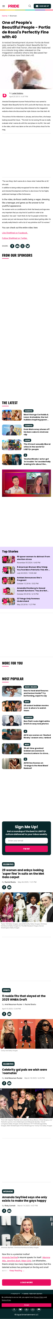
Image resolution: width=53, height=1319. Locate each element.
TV (25, 455)
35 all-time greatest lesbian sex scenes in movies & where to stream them (37, 752)
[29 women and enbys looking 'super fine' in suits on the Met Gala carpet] (26, 907)
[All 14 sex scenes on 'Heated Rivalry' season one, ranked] (12, 734)
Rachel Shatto (10, 882)
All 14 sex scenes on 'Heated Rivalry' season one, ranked (37, 736)
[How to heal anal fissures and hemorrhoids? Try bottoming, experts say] (12, 691)
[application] (26, 483)
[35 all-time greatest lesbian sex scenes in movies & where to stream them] (12, 748)
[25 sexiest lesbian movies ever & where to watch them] (12, 705)
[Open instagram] (33, 1309)
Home (4, 16)
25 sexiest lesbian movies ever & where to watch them (36, 708)
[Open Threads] (26, 1309)
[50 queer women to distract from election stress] (8, 559)
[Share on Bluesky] (28, 246)
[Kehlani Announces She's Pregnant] (8, 580)
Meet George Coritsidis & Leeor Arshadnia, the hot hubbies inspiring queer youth (36, 418)
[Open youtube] (39, 1309)
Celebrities (28, 411)
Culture (27, 440)
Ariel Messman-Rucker (13, 1004)
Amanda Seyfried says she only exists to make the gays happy (24, 1199)
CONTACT (15, 1294)
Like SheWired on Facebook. (15, 233)
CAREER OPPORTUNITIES (32, 1294)
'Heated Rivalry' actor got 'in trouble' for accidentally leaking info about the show (37, 463)
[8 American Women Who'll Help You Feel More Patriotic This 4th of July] (8, 569)
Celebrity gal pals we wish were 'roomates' (24, 1071)
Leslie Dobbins (17, 93)
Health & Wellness (31, 687)
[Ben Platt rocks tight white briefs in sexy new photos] (12, 720)
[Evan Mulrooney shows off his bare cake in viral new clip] (12, 429)
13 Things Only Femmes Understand (28, 599)
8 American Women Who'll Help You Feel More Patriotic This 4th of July (34, 570)
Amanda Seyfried (10, 1257)
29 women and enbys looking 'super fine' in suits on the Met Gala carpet (23, 873)
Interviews (8, 1191)
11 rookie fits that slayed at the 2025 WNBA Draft (24, 998)
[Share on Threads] (22, 246)
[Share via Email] (17, 246)
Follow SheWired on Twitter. (15, 238)
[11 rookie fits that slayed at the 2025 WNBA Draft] (26, 1033)
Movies (27, 702)
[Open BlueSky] (20, 1309)
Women (13, 16)
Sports (6, 990)
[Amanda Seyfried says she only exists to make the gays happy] (26, 1230)
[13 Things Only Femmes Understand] (8, 601)
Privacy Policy (39, 1297)
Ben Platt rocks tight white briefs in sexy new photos (37, 722)
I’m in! (26, 848)
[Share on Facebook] (12, 246)
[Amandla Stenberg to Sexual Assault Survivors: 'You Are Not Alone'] (8, 590)
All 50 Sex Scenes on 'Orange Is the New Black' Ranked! (36, 765)
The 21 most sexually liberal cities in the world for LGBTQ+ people (37, 447)
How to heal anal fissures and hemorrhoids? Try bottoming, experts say (36, 693)
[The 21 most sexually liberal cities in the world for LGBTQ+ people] (12, 444)
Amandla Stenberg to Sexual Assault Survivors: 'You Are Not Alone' (32, 591)
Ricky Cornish (10, 1206)
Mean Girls (26, 1260)
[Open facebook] (14, 1309)
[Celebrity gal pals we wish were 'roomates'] (26, 1103)
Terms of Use (6, 1300)
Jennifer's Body (13, 1260)
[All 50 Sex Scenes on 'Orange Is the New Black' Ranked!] (12, 763)
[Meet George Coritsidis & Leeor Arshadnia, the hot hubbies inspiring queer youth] (12, 415)
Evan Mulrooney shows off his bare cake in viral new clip (37, 432)
